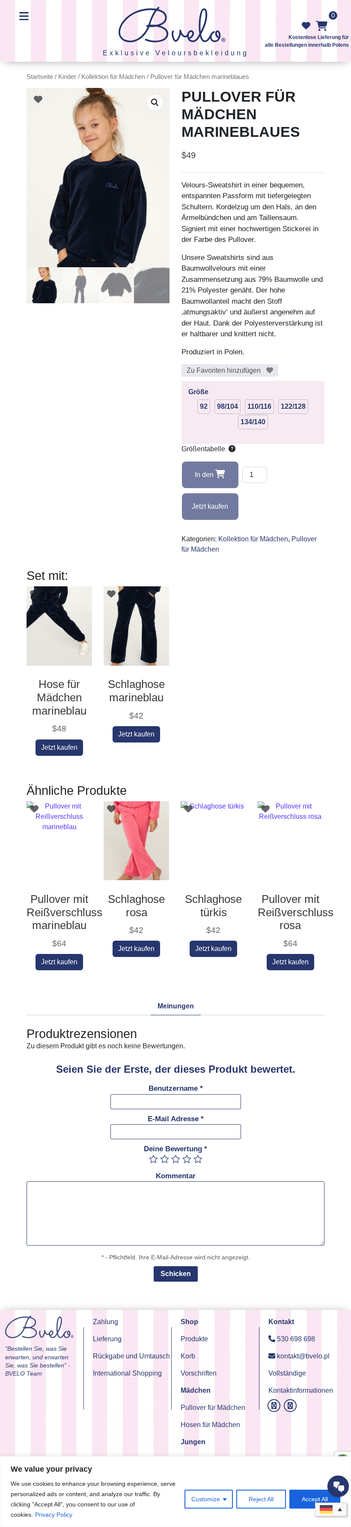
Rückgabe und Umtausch (131, 1356)
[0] (321, 26)
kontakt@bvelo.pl (302, 1356)
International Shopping (127, 1373)
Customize (205, 1499)
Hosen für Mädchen (210, 1424)
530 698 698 (295, 1339)
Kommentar (176, 1176)
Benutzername (176, 1088)
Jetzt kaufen (210, 506)
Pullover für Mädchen (213, 1407)
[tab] (176, 1006)
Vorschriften (199, 1373)
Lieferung (107, 1339)
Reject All (261, 1499)
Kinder (67, 76)
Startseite (40, 76)
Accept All (315, 1499)
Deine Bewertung (175, 1149)
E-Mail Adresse (176, 1119)
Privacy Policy (53, 1514)
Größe (198, 391)
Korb (188, 1356)
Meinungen (176, 1006)
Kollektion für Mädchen (113, 76)
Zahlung (105, 1321)
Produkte (194, 1339)
